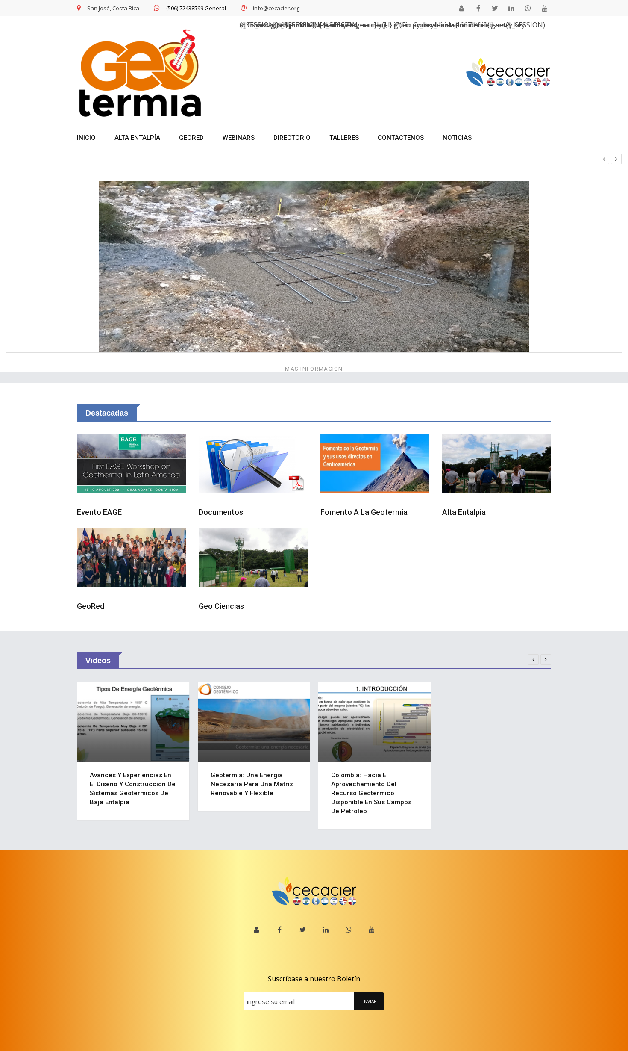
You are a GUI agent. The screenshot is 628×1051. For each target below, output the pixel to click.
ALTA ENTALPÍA (137, 138)
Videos (98, 660)
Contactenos (401, 138)
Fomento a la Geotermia (364, 512)
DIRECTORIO (292, 138)
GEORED (191, 138)
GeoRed (90, 606)
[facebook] (478, 8)
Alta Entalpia (464, 512)
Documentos (221, 512)
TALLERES (344, 138)
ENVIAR (369, 1001)
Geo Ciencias (221, 606)
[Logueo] (461, 8)
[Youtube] (544, 8)
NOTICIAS (457, 138)
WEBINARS (239, 138)
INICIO (86, 138)
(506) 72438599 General (196, 8)
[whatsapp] (528, 8)
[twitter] (494, 8)
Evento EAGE (99, 512)
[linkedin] (511, 8)
